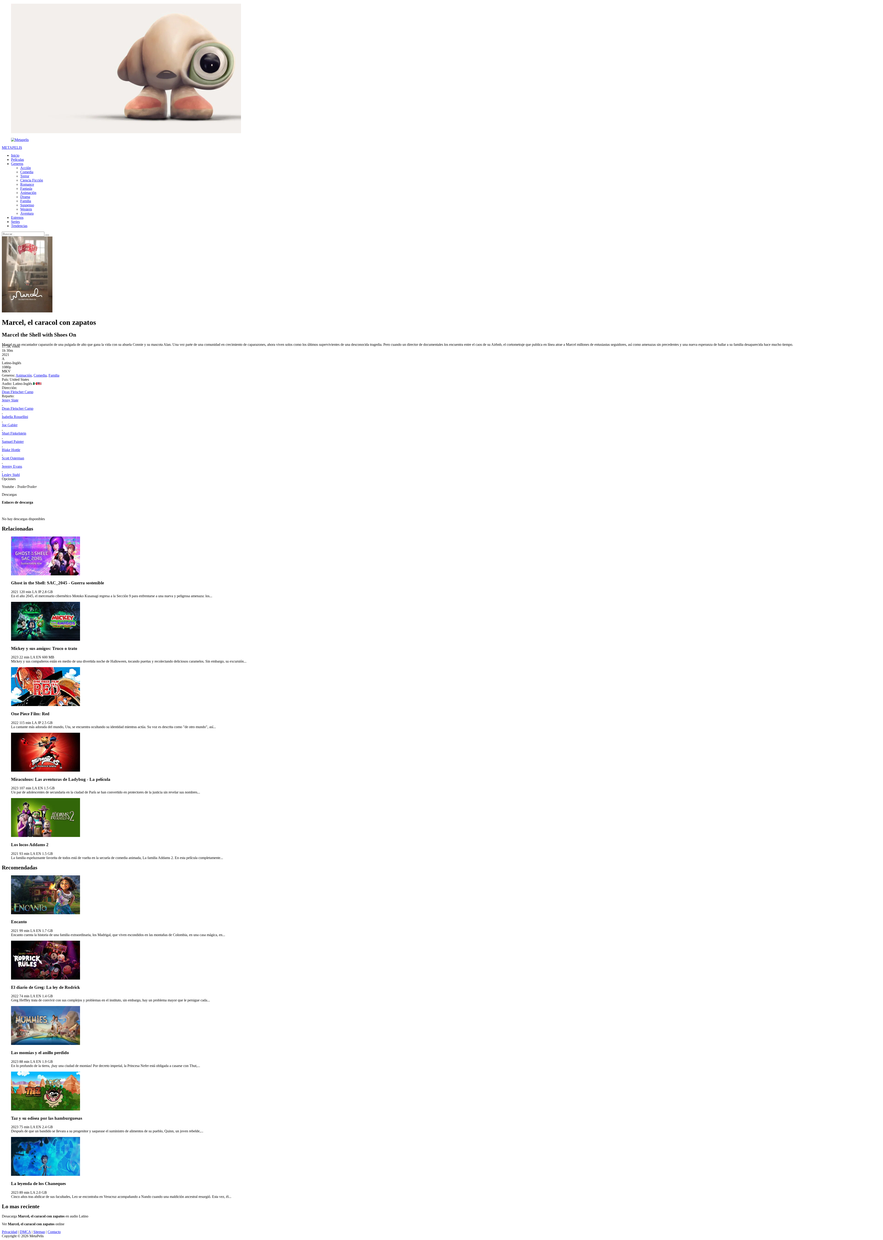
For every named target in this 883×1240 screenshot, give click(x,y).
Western (26, 209)
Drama (25, 197)
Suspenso (27, 205)
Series (15, 222)
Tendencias (19, 226)
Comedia (26, 172)
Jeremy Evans (12, 466)
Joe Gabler (9, 425)
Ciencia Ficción (31, 180)
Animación (28, 193)
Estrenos (17, 217)
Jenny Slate (10, 400)
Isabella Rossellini (15, 417)
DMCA (25, 1232)
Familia (25, 201)
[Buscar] (47, 235)
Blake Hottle (11, 450)
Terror (24, 176)
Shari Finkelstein (14, 433)
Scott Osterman (13, 458)
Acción (25, 168)
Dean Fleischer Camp (17, 392)
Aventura (27, 213)
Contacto (54, 1232)
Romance (27, 184)
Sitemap (39, 1232)
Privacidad (9, 1232)
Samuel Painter (13, 442)
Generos (17, 164)
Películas (17, 159)
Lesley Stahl (11, 475)
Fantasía (26, 188)
